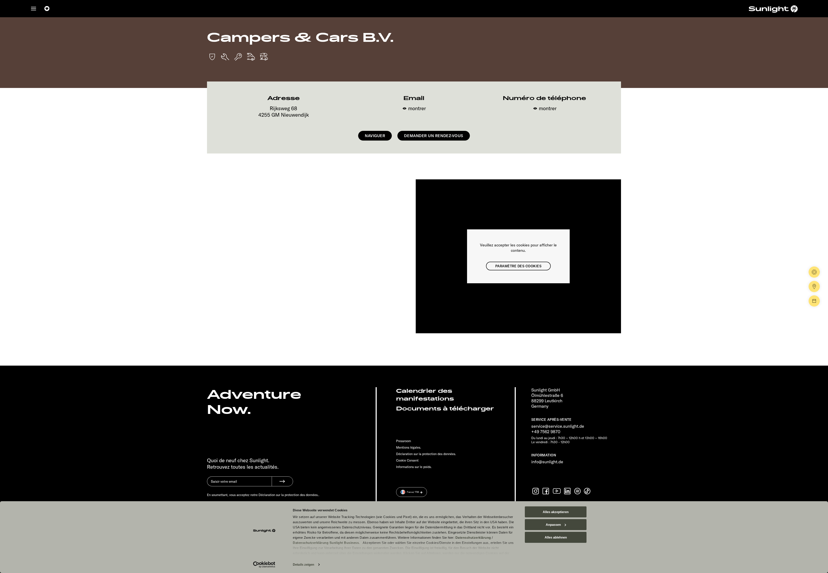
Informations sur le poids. (414, 467)
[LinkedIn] (567, 491)
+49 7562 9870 (545, 431)
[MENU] (33, 9)
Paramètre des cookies (518, 266)
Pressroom (403, 441)
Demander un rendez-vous (433, 135)
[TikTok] (587, 491)
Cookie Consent (407, 460)
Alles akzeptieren (556, 512)
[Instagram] (536, 491)
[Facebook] (546, 491)
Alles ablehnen (556, 537)
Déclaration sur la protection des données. (426, 454)
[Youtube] (557, 491)
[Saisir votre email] (239, 484)
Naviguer (375, 135)
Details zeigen (303, 564)
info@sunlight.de (547, 461)
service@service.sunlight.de (557, 426)
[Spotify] (577, 491)
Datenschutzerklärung (473, 537)
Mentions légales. (408, 447)
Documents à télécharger (445, 408)
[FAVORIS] (47, 9)
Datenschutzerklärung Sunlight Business (326, 543)
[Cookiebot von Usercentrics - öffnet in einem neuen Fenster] (264, 564)
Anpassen (553, 524)
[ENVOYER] (282, 481)
